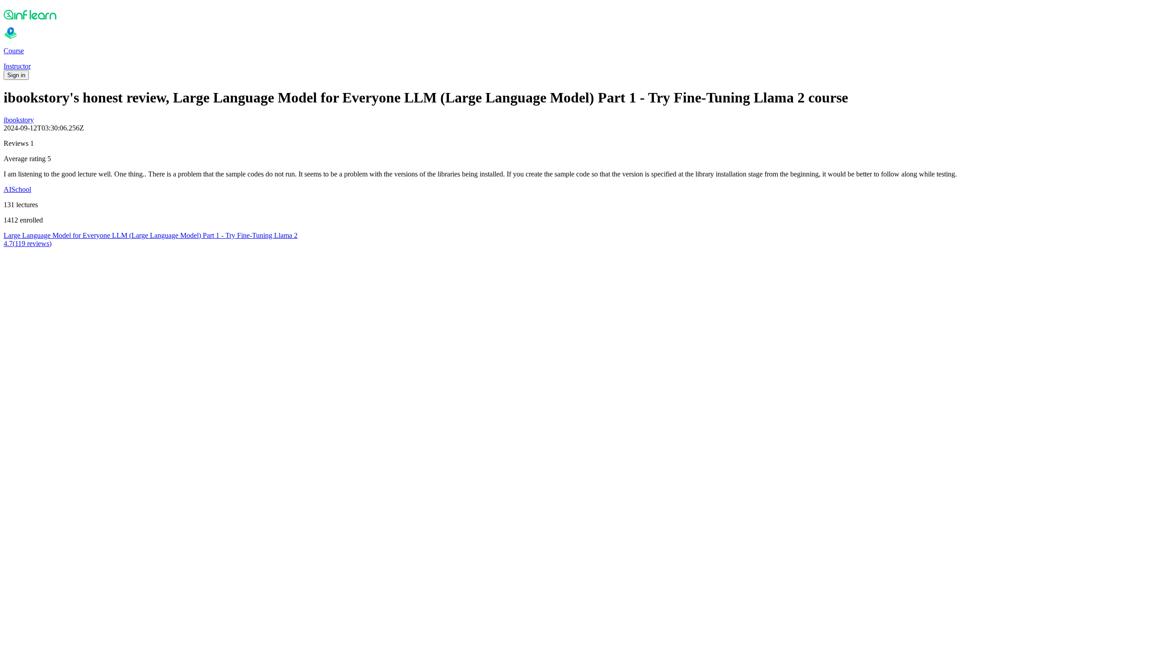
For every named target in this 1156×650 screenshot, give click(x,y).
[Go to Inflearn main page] (578, 14)
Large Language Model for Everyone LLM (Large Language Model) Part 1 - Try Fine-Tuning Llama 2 (151, 235)
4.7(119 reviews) (27, 243)
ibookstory (19, 120)
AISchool (17, 189)
